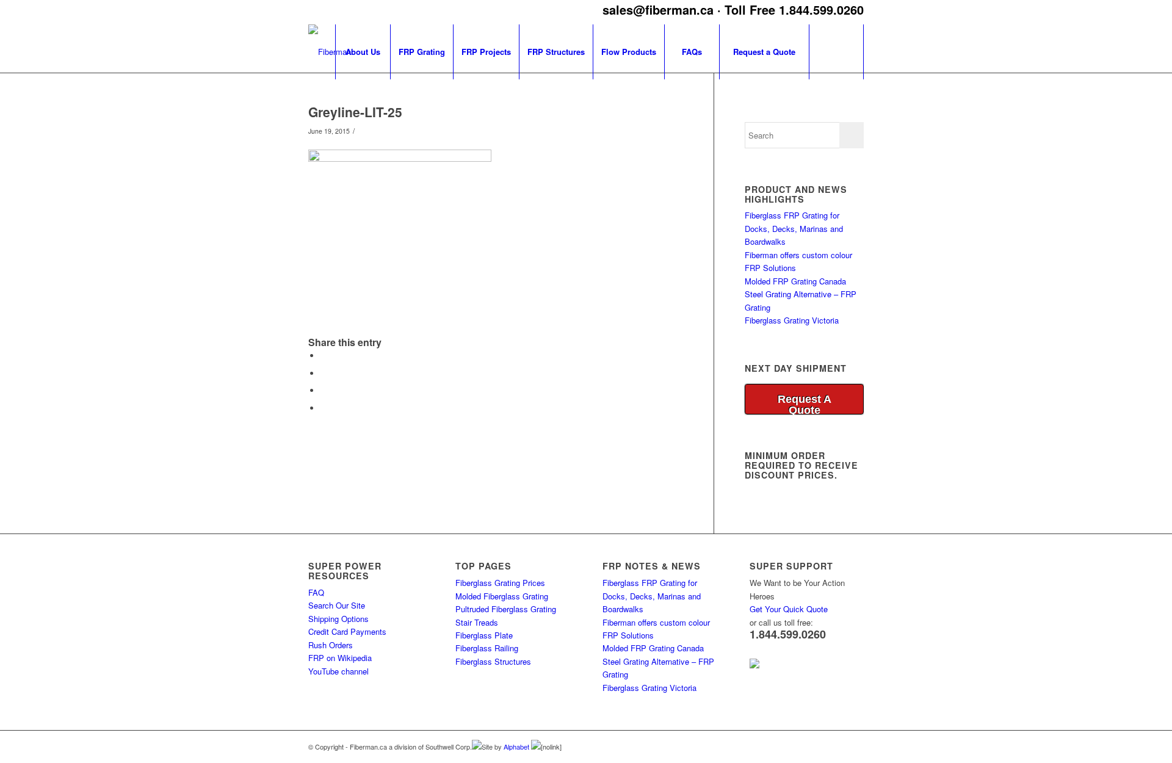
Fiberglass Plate (484, 635)
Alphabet (517, 746)
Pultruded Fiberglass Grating (505, 609)
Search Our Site (336, 605)
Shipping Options (338, 618)
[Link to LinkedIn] (818, 746)
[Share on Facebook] (323, 355)
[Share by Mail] (323, 408)
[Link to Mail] (854, 746)
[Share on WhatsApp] (323, 373)
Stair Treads (476, 622)
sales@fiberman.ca (658, 9)
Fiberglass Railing (486, 648)
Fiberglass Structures (493, 661)
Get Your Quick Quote (789, 609)
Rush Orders (330, 645)
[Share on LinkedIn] (323, 390)
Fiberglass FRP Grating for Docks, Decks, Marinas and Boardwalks (794, 228)
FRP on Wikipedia (340, 658)
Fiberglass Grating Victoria (792, 320)
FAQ (316, 592)
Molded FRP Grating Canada (795, 281)
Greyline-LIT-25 (355, 112)
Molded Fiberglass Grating (501, 596)
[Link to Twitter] (836, 746)
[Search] (836, 51)
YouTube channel (338, 671)
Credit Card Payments (347, 631)
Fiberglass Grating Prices (500, 582)
